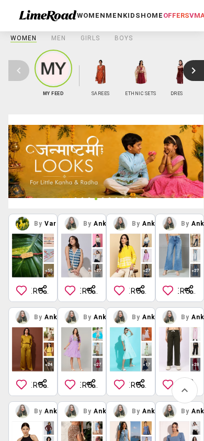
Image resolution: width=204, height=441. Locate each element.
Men (58, 38)
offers (176, 15)
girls (90, 38)
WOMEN (23, 38)
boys (124, 38)
